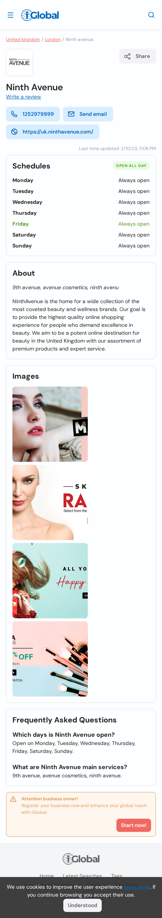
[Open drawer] (10, 14)
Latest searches (82, 875)
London (53, 39)
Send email (93, 114)
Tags (116, 875)
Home (47, 875)
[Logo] (40, 15)
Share (143, 56)
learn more (137, 886)
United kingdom (23, 39)
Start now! (134, 825)
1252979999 (38, 114)
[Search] (151, 14)
